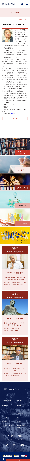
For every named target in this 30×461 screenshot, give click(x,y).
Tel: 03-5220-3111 (15, 436)
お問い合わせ (6, 401)
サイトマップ (5, 417)
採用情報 (4, 421)
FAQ (18, 417)
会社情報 (19, 421)
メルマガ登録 (21, 405)
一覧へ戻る (15, 119)
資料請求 (20, 401)
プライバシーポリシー (7, 426)
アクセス (4, 413)
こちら (11, 113)
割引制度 (5, 405)
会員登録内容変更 (21, 413)
